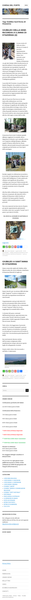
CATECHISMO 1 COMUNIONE (12, 480)
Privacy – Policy (17, 595)
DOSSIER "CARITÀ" (9, 486)
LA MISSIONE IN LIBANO (11, 498)
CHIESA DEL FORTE (11, 5)
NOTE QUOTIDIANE (9, 500)
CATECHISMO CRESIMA (10, 484)
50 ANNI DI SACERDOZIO (9, 587)
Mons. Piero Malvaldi (9, 251)
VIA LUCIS (7, 506)
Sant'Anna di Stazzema (16, 254)
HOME (4, 570)
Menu (26, 5)
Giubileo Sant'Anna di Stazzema (17, 252)
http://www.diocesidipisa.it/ (10, 524)
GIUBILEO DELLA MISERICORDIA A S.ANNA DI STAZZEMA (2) (14, 32)
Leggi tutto (5, 242)
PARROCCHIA (6, 573)
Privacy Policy (6, 563)
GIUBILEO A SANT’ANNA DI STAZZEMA (15, 262)
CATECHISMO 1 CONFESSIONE (12, 482)
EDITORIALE (7, 494)
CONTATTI (5, 591)
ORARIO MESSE (7, 577)
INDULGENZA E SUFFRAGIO (12, 496)
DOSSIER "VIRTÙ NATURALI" (12, 492)
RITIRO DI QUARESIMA (10, 504)
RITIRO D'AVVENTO (9, 502)
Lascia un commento (19, 378)
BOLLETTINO (6, 580)
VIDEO (4, 584)
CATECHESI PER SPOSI (10, 478)
